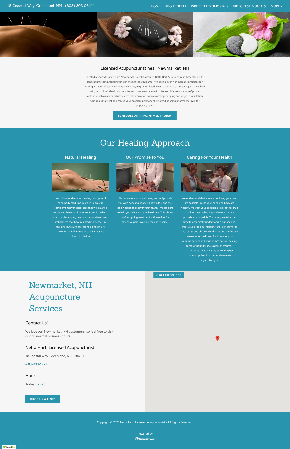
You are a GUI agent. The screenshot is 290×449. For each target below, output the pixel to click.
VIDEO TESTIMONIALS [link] (249, 6)
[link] (50, 6)
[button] (277, 6)
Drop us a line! (42, 399)
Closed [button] (40, 384)
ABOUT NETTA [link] (175, 6)
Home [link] (155, 6)
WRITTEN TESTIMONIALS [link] (209, 6)
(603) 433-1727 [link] (36, 364)
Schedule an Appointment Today (145, 115)
